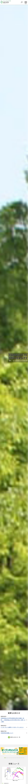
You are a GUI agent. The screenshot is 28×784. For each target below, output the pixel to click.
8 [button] (19, 758)
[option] (14, 751)
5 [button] (13, 758)
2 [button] (7, 758)
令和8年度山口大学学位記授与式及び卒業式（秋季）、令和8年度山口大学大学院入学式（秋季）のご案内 (13, 720)
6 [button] (15, 758)
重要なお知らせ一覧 (15, 737)
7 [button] (17, 758)
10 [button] (23, 758)
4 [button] (11, 758)
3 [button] (9, 758)
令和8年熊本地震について (7, 733)
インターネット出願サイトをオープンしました (12, 727)
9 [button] (21, 758)
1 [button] (5, 758)
